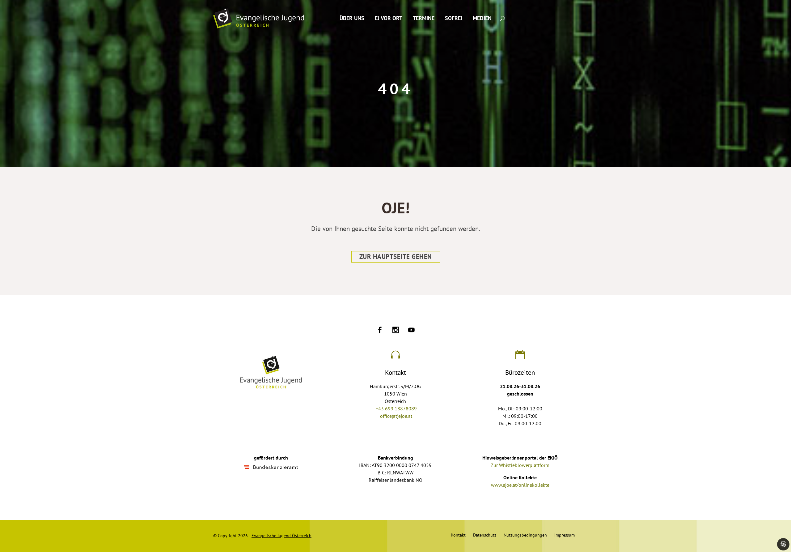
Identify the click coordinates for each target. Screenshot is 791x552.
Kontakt (458, 535)
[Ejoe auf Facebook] (380, 331)
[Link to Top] (778, 519)
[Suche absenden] (502, 18)
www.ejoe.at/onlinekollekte (520, 485)
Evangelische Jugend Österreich (281, 535)
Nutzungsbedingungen (525, 535)
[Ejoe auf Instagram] (395, 331)
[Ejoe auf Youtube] (411, 331)
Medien (482, 18)
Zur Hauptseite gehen (395, 257)
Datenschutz (484, 535)
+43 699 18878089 (396, 409)
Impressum (564, 535)
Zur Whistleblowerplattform (520, 465)
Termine (423, 18)
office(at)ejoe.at (396, 416)
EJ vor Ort (388, 18)
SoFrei (453, 18)
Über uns (352, 18)
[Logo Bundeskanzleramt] (271, 468)
